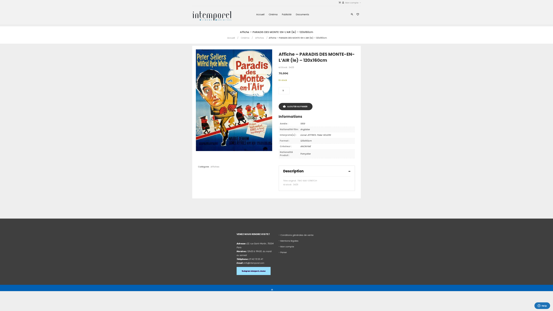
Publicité (286, 14)
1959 (302, 123)
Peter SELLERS (324, 134)
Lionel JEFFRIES (308, 134)
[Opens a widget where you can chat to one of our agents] (542, 306)
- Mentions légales (288, 240)
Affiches (259, 37)
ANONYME (305, 146)
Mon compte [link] (352, 2)
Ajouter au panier (297, 106)
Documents (302, 14)
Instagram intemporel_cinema (254, 271)
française (305, 153)
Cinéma (273, 14)
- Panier (283, 252)
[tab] (316, 171)
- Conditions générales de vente (296, 235)
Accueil (260, 14)
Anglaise (305, 129)
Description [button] (293, 171)
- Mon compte (286, 246)
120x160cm (305, 140)
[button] (352, 14)
